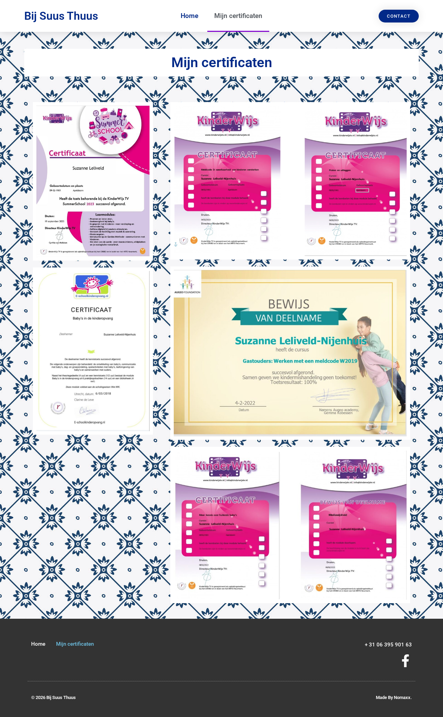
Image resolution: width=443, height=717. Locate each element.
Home (189, 16)
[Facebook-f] (405, 660)
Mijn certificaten (238, 16)
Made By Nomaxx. (394, 697)
